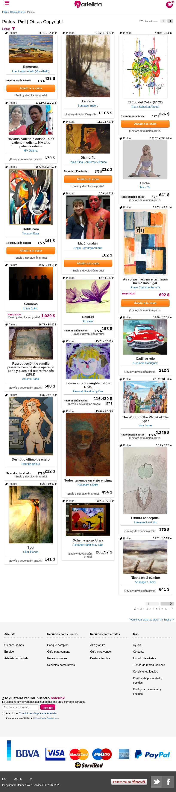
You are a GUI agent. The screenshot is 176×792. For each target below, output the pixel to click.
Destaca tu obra (100, 658)
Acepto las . (31, 713)
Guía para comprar (58, 651)
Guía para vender (101, 651)
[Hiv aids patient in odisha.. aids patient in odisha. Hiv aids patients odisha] (30, 120)
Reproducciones (57, 658)
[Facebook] (168, 782)
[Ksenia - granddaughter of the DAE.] (88, 361)
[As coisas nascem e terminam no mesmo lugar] (145, 242)
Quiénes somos (14, 645)
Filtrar (6, 28)
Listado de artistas (144, 658)
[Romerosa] (30, 49)
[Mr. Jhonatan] (88, 217)
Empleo (9, 651)
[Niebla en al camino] (145, 557)
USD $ (18, 778)
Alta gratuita (97, 645)
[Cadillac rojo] (145, 337)
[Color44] (88, 296)
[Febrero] (88, 66)
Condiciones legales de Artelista (37, 713)
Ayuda (137, 645)
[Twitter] (156, 782)
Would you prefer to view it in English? (151, 619)
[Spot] (30, 514)
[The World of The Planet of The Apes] (145, 397)
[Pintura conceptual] (145, 480)
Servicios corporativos (61, 665)
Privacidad (39, 718)
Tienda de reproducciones (149, 665)
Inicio (5, 12)
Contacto (138, 651)
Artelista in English (16, 658)
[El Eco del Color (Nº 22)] (145, 66)
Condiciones (53, 718)
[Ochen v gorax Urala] (88, 519)
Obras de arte (17, 12)
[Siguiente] (170, 21)
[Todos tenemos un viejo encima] (88, 444)
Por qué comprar (57, 645)
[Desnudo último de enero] (30, 426)
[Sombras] (30, 283)
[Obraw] (145, 159)
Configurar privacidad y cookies (147, 691)
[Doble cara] (30, 197)
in (31, 778)
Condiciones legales (145, 671)
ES (4, 778)
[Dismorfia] (88, 139)
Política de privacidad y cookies (147, 680)
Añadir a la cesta (31, 88)
